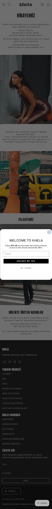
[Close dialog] (49, 232)
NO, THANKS (26, 268)
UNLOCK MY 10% (26, 261)
